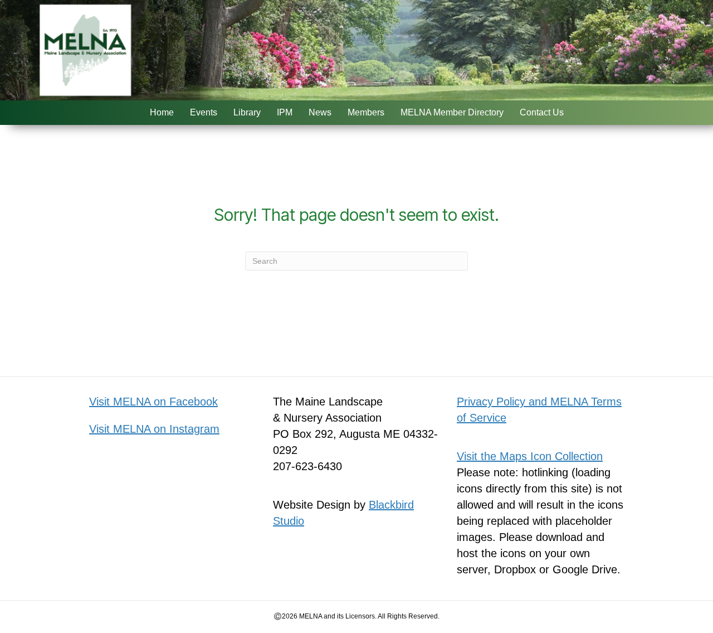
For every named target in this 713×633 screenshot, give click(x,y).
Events (203, 112)
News (320, 112)
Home (162, 112)
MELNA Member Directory (452, 112)
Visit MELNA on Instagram (154, 429)
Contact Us (542, 112)
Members (366, 112)
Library (247, 112)
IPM (284, 112)
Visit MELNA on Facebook (153, 401)
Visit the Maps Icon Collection (530, 456)
